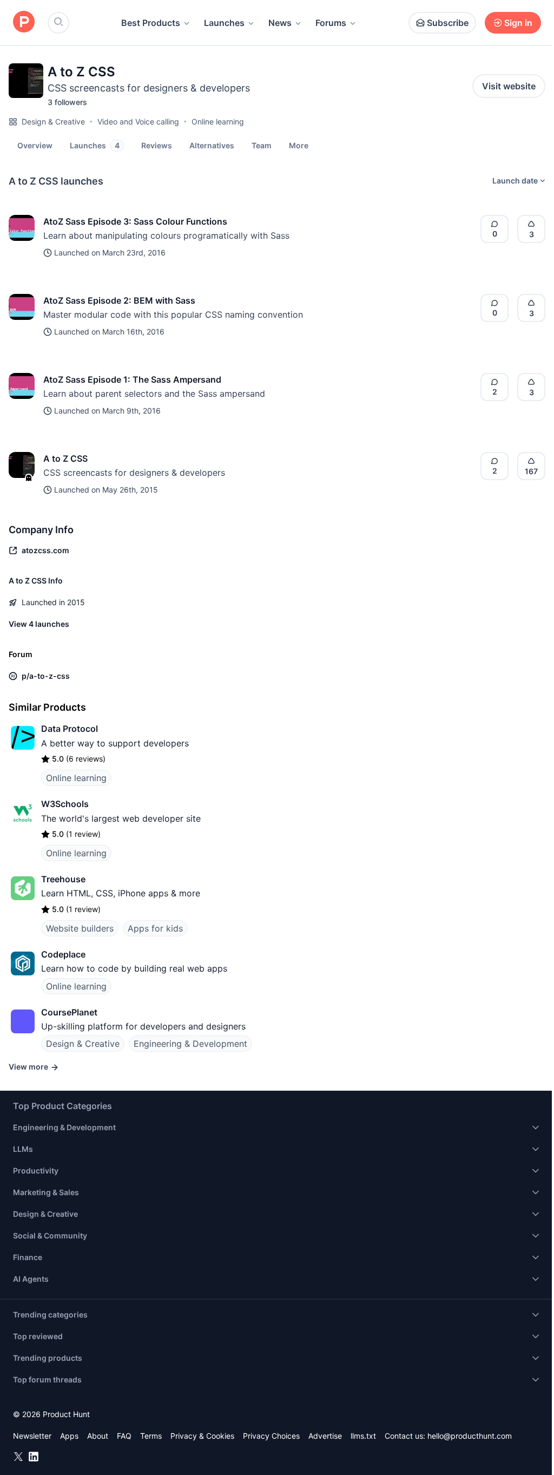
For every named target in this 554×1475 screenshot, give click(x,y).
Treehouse (63, 879)
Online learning (218, 121)
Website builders (80, 928)
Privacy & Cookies (202, 1435)
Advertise (325, 1435)
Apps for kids (155, 928)
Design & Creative (53, 121)
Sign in (518, 22)
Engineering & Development (190, 1043)
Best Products (150, 22)
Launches (224, 22)
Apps (69, 1435)
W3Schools (65, 803)
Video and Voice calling (138, 121)
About (97, 1435)
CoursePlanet (69, 1012)
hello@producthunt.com (469, 1435)
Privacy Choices (271, 1435)
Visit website (509, 86)
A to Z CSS (65, 458)
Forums (330, 22)
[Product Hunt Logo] (24, 22)
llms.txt (363, 1435)
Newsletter (32, 1435)
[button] (298, 145)
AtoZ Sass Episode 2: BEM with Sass (119, 300)
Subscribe (448, 22)
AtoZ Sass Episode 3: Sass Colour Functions (135, 221)
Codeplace (63, 954)
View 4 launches (39, 623)
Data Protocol (69, 728)
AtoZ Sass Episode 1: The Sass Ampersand (132, 379)
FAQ (124, 1435)
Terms (151, 1435)
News (280, 22)
